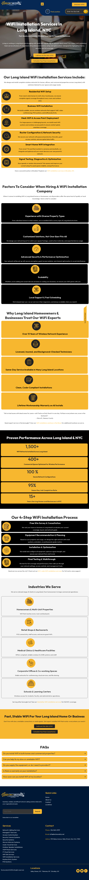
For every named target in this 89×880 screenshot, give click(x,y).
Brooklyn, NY (55, 871)
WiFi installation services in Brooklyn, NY (60, 171)
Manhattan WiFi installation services (49, 702)
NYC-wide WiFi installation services (50, 571)
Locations (35, 868)
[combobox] (18, 811)
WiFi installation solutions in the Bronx (48, 423)
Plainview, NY (46, 871)
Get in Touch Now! (85, 318)
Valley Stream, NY (36, 871)
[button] (42, 4)
